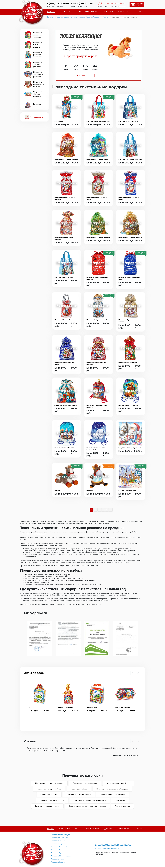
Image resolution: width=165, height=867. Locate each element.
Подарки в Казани (58, 862)
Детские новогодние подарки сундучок (90, 800)
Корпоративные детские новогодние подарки (87, 806)
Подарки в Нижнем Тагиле (61, 847)
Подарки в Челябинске (60, 838)
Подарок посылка (122, 806)
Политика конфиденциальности (107, 848)
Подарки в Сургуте (58, 844)
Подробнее (80, 75)
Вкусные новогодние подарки (47, 806)
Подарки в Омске (57, 859)
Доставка (108, 12)
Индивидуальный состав (115, 3)
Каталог (51, 12)
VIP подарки (120, 800)
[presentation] (132, 673)
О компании (64, 12)
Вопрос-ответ (124, 12)
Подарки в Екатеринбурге (61, 835)
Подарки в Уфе (57, 850)
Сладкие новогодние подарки (52, 800)
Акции (78, 12)
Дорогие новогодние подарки (112, 795)
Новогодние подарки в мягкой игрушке (112, 789)
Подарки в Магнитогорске (61, 856)
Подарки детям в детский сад (49, 789)
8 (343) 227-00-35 (58, 3)
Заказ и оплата (92, 12)
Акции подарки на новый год (118, 783)
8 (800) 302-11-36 (82, 3)
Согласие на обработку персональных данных (113, 844)
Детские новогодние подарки (79, 795)
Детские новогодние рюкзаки (85, 783)
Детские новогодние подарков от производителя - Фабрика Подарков (74, 17)
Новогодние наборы (79, 789)
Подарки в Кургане (58, 853)
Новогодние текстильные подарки (49, 783)
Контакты (139, 12)
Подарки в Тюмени (58, 841)
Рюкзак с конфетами (49, 795)
